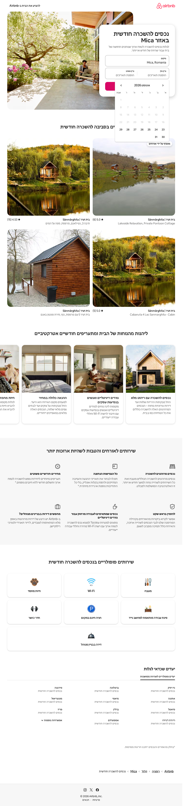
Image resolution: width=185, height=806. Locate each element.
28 (127, 129)
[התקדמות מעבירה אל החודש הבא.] (121, 85)
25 (149, 129)
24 (156, 129)
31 (156, 137)
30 (163, 137)
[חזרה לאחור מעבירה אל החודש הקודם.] (163, 85)
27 (135, 129)
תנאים (85, 799)
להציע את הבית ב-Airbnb (24, 6)
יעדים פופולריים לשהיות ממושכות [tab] (157, 676)
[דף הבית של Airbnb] (166, 5)
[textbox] (153, 75)
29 (120, 129)
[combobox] (137, 62)
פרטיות (96, 799)
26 (142, 129)
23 (163, 129)
